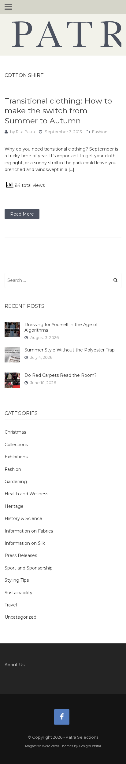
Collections (16, 444)
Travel (11, 605)
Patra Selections (63, 34)
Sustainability (18, 592)
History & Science (23, 518)
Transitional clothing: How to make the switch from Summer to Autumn (58, 110)
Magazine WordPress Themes (49, 746)
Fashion (99, 131)
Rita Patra (25, 131)
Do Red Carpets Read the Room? (60, 375)
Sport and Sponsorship (29, 568)
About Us (14, 665)
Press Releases (21, 555)
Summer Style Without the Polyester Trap (69, 350)
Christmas (15, 432)
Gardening (16, 481)
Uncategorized (20, 617)
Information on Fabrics (29, 531)
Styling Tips (17, 580)
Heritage (14, 506)
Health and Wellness (26, 494)
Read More (22, 214)
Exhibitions (16, 457)
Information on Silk (25, 543)
